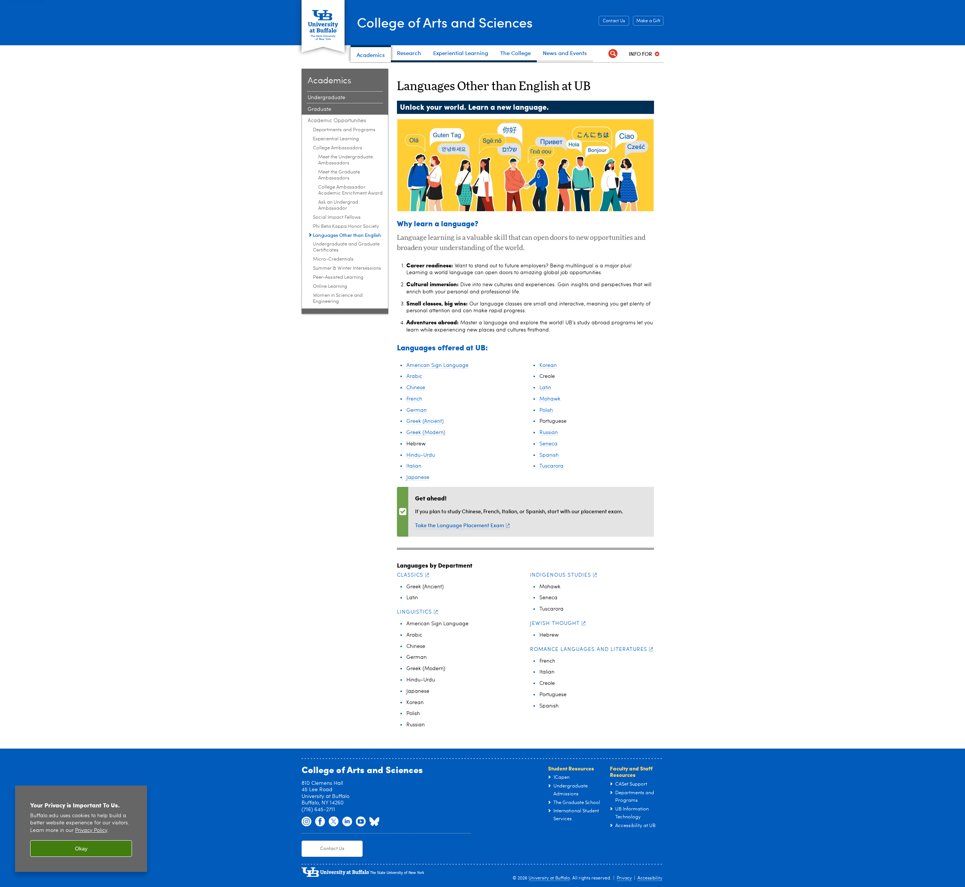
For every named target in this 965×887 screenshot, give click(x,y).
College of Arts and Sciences (445, 22)
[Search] (613, 53)
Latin (545, 387)
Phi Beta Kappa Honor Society (346, 226)
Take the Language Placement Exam (459, 525)
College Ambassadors (337, 148)
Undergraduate (326, 97)
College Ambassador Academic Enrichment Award (350, 190)
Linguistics (414, 612)
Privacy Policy (91, 830)
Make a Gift (648, 21)
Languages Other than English (347, 235)
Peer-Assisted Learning (338, 277)
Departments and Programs (344, 129)
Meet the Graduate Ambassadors (339, 175)
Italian (413, 466)
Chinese (415, 387)
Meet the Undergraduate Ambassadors (345, 160)
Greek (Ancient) (425, 421)
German (416, 410)
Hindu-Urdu (420, 455)
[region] (81, 829)
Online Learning (330, 286)
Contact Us (614, 21)
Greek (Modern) (425, 432)
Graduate (319, 109)
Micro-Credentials (333, 259)
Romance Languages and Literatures (588, 649)
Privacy (624, 878)
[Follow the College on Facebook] (320, 822)
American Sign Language (437, 365)
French (414, 399)
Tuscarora (551, 466)
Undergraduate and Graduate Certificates (346, 247)
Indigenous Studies (560, 575)
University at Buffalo (549, 878)
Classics (410, 575)
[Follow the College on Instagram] (306, 822)
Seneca (548, 444)
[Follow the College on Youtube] (361, 822)
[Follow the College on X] (334, 822)
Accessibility (649, 878)
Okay (81, 849)
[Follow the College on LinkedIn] (347, 822)
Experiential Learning (336, 139)
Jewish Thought (555, 623)
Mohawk (550, 399)
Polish (546, 410)
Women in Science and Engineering (338, 298)
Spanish (549, 455)
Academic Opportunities (337, 120)
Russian (548, 432)
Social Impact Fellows (337, 217)
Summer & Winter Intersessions (347, 268)
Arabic (414, 376)
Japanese (417, 477)
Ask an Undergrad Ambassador (338, 205)
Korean (548, 365)
